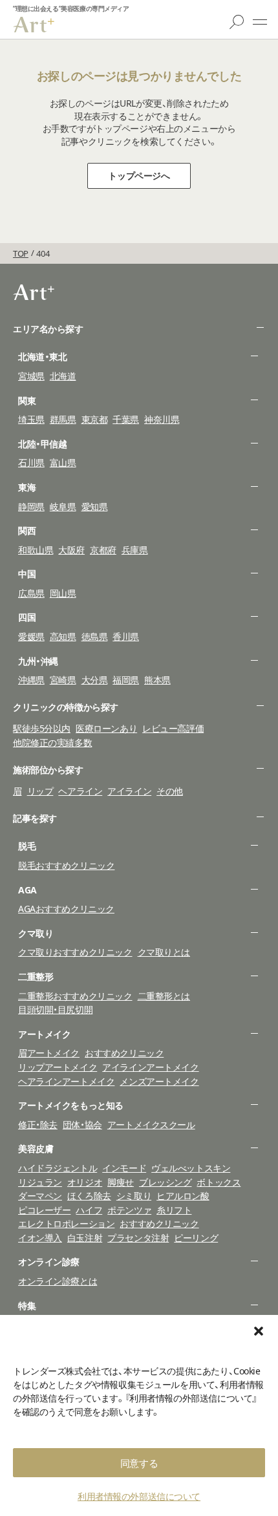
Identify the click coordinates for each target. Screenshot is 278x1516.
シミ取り (133, 1196)
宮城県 (31, 376)
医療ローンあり (106, 728)
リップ (40, 791)
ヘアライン (80, 791)
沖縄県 (31, 680)
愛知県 (94, 506)
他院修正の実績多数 (52, 742)
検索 (236, 22)
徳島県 (94, 636)
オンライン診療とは (57, 1281)
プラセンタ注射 (138, 1238)
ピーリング (196, 1238)
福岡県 (125, 680)
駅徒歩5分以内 (41, 728)
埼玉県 (31, 419)
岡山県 (63, 593)
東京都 (94, 419)
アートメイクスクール (151, 1124)
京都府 (103, 550)
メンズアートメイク (159, 1081)
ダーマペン (40, 1196)
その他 (169, 791)
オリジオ (84, 1182)
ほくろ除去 (89, 1196)
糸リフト (173, 1210)
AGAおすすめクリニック (66, 908)
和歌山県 (35, 550)
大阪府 (71, 550)
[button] (258, 1331)
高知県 (63, 636)
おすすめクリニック (124, 1053)
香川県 (125, 636)
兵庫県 (135, 550)
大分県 (94, 680)
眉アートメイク (49, 1053)
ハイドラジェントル (57, 1168)
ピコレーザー (44, 1210)
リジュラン (40, 1182)
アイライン (129, 791)
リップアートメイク (57, 1067)
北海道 (63, 376)
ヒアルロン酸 (182, 1196)
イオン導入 (40, 1238)
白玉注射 (84, 1238)
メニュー (260, 22)
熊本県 (157, 680)
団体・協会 (82, 1124)
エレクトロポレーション (66, 1223)
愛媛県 (31, 636)
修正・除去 (38, 1124)
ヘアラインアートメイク (66, 1081)
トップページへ (138, 175)
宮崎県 (63, 680)
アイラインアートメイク (150, 1067)
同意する (139, 1463)
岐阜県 (63, 506)
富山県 (63, 462)
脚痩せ (120, 1182)
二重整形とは (164, 996)
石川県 (31, 462)
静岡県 (31, 506)
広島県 (31, 593)
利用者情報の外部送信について (139, 1496)
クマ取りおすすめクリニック (75, 952)
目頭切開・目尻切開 (55, 1009)
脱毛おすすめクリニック (66, 865)
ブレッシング (165, 1182)
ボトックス (219, 1182)
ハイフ (89, 1210)
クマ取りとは (164, 952)
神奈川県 (161, 419)
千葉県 (125, 419)
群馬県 (63, 419)
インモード (124, 1168)
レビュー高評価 (173, 728)
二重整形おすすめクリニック (75, 996)
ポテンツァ (129, 1210)
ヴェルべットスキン (190, 1168)
